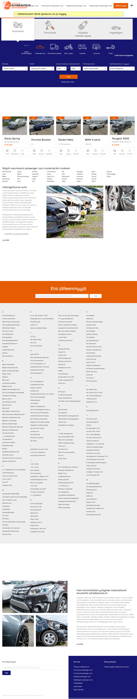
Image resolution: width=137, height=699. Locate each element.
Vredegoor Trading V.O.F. (94, 472)
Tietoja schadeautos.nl (81, 667)
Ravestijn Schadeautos (65, 470)
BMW (4, 176)
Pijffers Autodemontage (66, 443)
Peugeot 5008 (120, 138)
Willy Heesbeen (35, 400)
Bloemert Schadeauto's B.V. (11, 417)
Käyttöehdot (5, 695)
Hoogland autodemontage (39, 425)
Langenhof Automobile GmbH (68, 328)
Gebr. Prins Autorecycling (66, 452)
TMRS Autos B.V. (91, 399)
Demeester (6, 506)
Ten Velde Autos (91, 389)
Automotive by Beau (9, 383)
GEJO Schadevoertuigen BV (39, 357)
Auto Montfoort (63, 374)
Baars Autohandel (8, 364)
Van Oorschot (62, 409)
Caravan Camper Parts (10, 476)
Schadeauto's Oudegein (66, 425)
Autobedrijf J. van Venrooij (95, 444)
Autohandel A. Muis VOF (66, 377)
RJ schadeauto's (63, 492)
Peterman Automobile (65, 440)
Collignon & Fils (7, 485)
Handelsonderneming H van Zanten (42, 394)
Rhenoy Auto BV (63, 479)
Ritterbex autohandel (65, 489)
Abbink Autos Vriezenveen (11, 322)
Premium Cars (63, 449)
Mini (63, 174)
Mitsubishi (65, 176)
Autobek (5, 347)
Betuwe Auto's (7, 399)
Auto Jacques (34, 470)
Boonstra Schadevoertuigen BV (12, 427)
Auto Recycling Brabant (10, 340)
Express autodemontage (38, 328)
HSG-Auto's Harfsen (36, 438)
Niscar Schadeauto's (65, 398)
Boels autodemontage (9, 424)
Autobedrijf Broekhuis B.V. (10, 452)
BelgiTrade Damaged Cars (11, 389)
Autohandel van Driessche (11, 528)
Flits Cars (33, 343)
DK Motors (5, 519)
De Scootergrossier (92, 340)
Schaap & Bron (91, 325)
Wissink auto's (91, 511)
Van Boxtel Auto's (8, 433)
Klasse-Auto (34, 516)
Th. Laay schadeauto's (65, 319)
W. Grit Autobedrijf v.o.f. (38, 364)
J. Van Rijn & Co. (63, 486)
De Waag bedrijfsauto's (94, 486)
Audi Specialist (7, 337)
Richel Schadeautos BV (65, 483)
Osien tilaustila (79, 690)
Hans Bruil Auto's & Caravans (12, 458)
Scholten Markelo (92, 334)
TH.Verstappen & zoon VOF (95, 459)
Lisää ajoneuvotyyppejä (124, 55)
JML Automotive (35, 473)
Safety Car (89, 319)
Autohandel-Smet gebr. (93, 356)
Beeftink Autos (7, 386)
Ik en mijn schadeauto (37, 452)
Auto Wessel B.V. (91, 499)
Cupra (19, 172)
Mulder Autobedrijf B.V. (66, 380)
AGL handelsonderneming (10, 325)
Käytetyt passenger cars (76, 6)
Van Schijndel (90, 331)
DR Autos (5, 525)
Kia (33, 181)
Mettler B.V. (62, 364)
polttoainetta (89, 64)
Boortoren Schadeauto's (10, 430)
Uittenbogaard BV (92, 410)
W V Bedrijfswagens (93, 483)
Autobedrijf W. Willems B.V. (95, 508)
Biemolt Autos (6, 405)
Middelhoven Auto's (64, 368)
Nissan (64, 179)
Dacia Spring (12, 138)
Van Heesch (34, 403)
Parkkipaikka (78, 683)
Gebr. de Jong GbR (36, 483)
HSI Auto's (33, 441)
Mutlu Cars (61, 383)
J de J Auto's (34, 464)
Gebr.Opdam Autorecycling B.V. (68, 416)
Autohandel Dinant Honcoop (39, 416)
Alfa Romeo (6, 172)
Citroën (5, 181)
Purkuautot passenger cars (52, 6)
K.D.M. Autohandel (36, 503)
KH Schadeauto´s (36, 510)
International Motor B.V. (38, 455)
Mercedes (50, 181)
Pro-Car (60, 455)
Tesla (94, 181)
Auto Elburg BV (35, 322)
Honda (34, 172)
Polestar (80, 174)
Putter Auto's (62, 458)
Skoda (94, 174)
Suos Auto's (90, 378)
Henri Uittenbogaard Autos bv (40, 409)
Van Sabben (90, 315)
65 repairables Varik (93, 428)
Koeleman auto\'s (36, 522)
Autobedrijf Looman (65, 334)
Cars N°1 (5, 482)
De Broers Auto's (7, 455)
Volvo (109, 176)
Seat (93, 172)
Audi (4, 174)
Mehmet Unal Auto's (65, 361)
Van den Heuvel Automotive (39, 413)
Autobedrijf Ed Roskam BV (67, 501)
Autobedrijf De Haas (37, 385)
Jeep (34, 179)
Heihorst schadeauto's (37, 406)
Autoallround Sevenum (9, 343)
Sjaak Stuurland (91, 372)
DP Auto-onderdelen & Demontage (13, 522)
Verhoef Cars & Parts (93, 453)
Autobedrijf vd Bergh (9, 396)
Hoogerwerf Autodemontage (39, 422)
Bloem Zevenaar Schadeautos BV (13, 414)
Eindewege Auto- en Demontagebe (41, 319)
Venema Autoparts (92, 441)
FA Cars (33, 336)
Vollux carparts (91, 466)
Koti (12, 6)
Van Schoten (90, 337)
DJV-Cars (5, 515)
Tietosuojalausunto (21, 695)
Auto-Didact (6, 509)
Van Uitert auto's (91, 419)
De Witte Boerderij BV (93, 515)
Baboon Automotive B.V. (10, 368)
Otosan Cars (62, 422)
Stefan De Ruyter (64, 504)
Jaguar (35, 176)
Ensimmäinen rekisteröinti (68, 64)
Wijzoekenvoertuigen (93, 505)
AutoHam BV (34, 391)
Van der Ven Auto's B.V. (94, 438)
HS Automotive (35, 434)
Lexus (49, 174)
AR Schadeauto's (7, 334)
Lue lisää (5, 240)
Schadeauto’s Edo (92, 328)
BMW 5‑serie (92, 139)
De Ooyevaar (62, 413)
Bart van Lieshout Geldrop (67, 331)
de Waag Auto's (91, 490)
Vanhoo (88, 425)
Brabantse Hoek (7, 445)
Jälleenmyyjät (121, 6)
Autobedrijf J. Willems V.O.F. (39, 476)
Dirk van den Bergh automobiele (13, 392)
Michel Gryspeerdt (36, 373)
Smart (94, 176)
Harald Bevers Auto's (9, 402)
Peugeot (80, 172)
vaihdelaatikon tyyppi (119, 64)
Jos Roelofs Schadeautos (66, 495)
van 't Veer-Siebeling (93, 434)
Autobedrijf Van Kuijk (37, 532)
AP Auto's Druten (7, 331)
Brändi (5, 64)
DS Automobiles (23, 176)
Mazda (49, 179)
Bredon (4, 449)
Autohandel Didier (8, 512)
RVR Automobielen (64, 508)
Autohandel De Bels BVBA (10, 494)
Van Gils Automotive (37, 360)
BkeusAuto (5, 408)
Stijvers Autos (90, 362)
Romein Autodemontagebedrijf (68, 498)
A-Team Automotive (8, 319)
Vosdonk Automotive (93, 469)
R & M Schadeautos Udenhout (68, 467)
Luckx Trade (62, 337)
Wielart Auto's (90, 502)
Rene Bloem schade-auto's (11, 411)
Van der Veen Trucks (93, 431)
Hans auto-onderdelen (37, 397)
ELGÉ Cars (33, 325)
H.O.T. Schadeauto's (36, 381)
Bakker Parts (6, 374)
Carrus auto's (6, 479)
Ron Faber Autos (35, 339)
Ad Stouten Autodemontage (95, 368)
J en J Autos (34, 467)
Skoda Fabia (65, 139)
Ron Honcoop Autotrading (38, 419)
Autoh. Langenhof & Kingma (67, 325)
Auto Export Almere (8, 442)
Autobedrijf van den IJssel (39, 449)
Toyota (109, 172)
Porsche (80, 176)
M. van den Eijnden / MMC (39, 315)
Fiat (18, 179)
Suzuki (94, 179)
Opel (63, 181)
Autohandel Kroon (8, 350)
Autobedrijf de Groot (37, 370)
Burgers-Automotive (9, 461)
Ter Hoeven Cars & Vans (94, 392)
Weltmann (89, 496)
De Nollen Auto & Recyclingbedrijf (69, 401)
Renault (80, 179)
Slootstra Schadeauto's (93, 350)
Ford (19, 181)
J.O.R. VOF (33, 486)
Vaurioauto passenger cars (28, 6)
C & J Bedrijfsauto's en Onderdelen (14, 470)
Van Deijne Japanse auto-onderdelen (14, 497)
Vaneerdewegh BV (92, 422)
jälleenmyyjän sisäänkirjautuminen (116, 667)
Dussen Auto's (7, 534)
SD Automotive (91, 343)
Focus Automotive (36, 346)
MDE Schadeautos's (64, 358)
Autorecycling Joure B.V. (38, 489)
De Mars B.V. (62, 355)
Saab (79, 181)
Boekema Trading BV (9, 421)
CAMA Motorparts (8, 473)
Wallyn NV (89, 493)
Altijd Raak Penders (8, 328)
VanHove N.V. (34, 431)
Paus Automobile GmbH (66, 437)
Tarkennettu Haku (67, 82)
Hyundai (35, 174)
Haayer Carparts (36, 388)
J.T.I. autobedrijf (35, 495)
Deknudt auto (6, 503)
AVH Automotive (7, 356)
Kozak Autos (34, 525)
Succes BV (89, 375)
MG (63, 172)
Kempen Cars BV (36, 507)
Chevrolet (6, 179)
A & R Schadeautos (8, 315)
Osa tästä (12, 695)
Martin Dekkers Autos (9, 500)
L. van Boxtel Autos (8, 436)
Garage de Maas (64, 349)
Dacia (19, 174)
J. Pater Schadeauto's (65, 433)
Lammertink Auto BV (65, 322)
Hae (68, 77)
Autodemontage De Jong (38, 479)
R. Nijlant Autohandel (65, 395)
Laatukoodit (78, 686)
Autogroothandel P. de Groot (39, 367)
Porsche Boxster (41, 139)
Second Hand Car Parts (94, 347)
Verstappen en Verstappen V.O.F (97, 456)
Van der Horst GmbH (37, 428)
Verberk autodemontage (94, 447)
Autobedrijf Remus (64, 476)
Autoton (4, 353)
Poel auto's (61, 446)
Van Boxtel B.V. (7, 439)
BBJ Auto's (5, 380)
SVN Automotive (91, 381)
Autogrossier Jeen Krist (38, 528)
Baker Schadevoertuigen (10, 371)
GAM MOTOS (34, 354)
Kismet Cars (34, 513)
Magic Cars (62, 352)
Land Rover (51, 172)
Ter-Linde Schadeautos (93, 396)
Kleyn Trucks (34, 519)
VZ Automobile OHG (92, 475)
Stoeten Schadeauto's (93, 365)
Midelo (60, 371)
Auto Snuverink (91, 359)
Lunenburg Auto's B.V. (65, 340)
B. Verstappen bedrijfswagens (96, 462)
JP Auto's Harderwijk (37, 492)
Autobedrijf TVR (91, 402)
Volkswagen (111, 174)
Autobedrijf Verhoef (92, 450)
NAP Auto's (61, 392)
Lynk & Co (50, 176)
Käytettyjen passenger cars (100, 6)
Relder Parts (62, 473)
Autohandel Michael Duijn (10, 531)
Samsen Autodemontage (94, 322)
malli (32, 64)
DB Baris (5, 377)
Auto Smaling (90, 353)
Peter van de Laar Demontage (68, 315)
